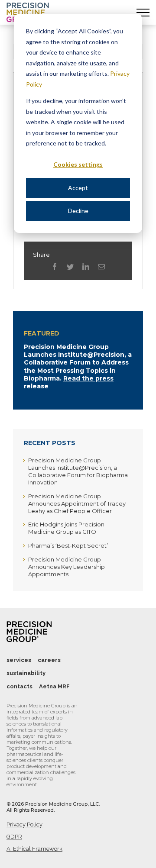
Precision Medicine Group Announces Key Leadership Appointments (66, 567)
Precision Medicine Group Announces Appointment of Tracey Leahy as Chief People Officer (77, 503)
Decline (78, 210)
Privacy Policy (24, 824)
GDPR (14, 836)
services (18, 660)
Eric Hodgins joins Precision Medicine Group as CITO (66, 528)
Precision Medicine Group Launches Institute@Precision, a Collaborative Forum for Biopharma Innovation (78, 471)
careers (49, 660)
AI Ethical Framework (34, 849)
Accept (78, 187)
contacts (19, 686)
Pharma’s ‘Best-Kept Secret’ (68, 545)
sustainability (26, 673)
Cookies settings (78, 164)
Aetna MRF (54, 686)
